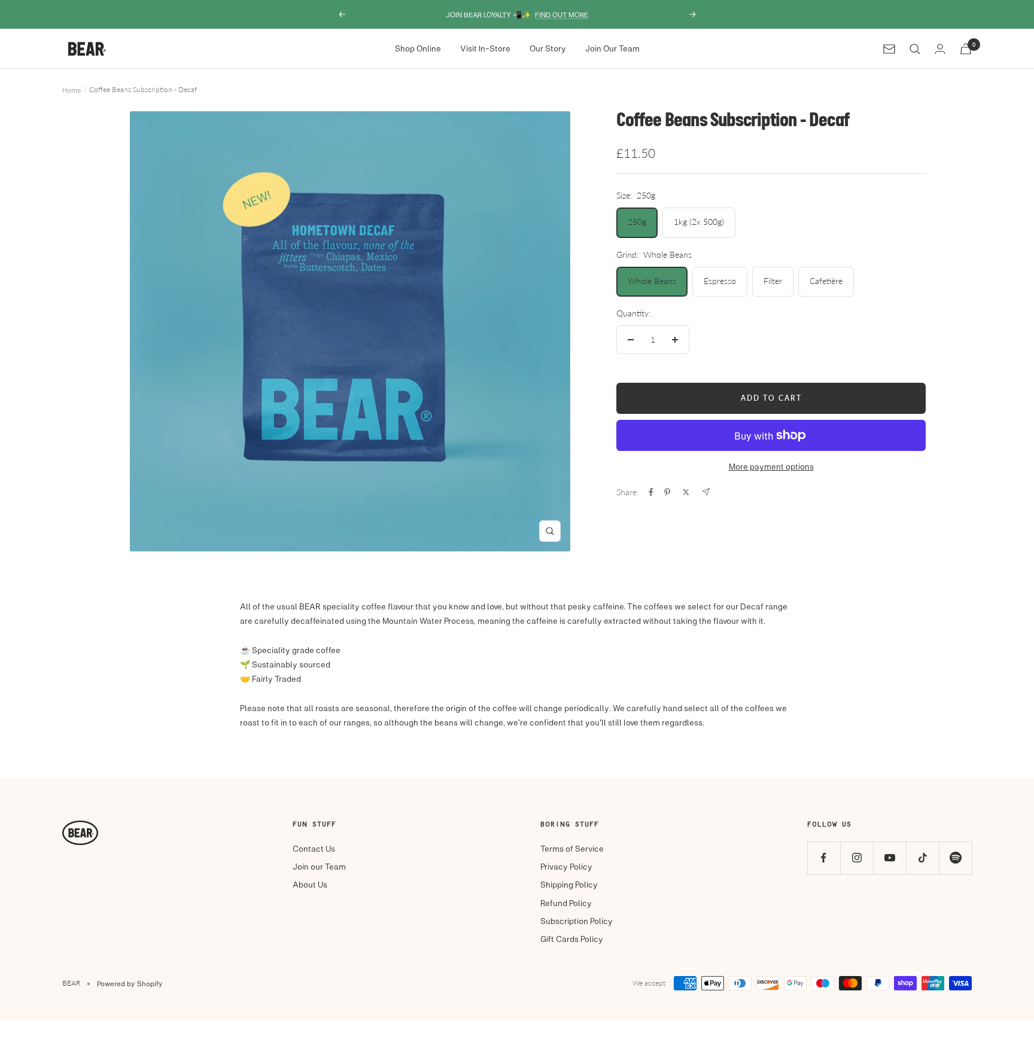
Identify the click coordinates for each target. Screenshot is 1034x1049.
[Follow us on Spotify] (955, 857)
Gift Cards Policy (571, 939)
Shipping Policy (569, 884)
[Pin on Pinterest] (667, 492)
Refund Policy (566, 903)
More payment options (771, 466)
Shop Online (418, 48)
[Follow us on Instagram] (856, 857)
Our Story (548, 48)
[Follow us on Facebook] (823, 857)
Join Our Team (612, 48)
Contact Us (314, 848)
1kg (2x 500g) (699, 221)
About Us (310, 884)
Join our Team (319, 866)
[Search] (915, 49)
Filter (773, 281)
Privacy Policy (566, 866)
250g (637, 221)
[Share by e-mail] (706, 492)
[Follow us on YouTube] (889, 857)
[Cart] (966, 48)
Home (71, 90)
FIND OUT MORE (561, 14)
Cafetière (826, 281)
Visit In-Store (485, 48)
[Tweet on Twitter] (686, 492)
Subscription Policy (576, 921)
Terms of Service (572, 848)
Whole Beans (652, 281)
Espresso (720, 281)
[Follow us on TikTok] (922, 857)
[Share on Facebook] (651, 492)
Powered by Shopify (130, 983)
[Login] (940, 49)
